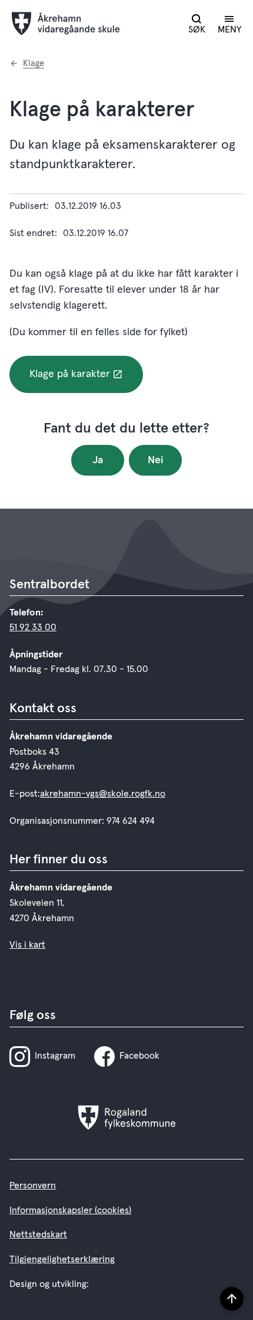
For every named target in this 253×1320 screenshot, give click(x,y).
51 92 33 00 (32, 627)
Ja (97, 460)
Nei (156, 460)
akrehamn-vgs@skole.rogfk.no (102, 793)
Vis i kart (27, 944)
